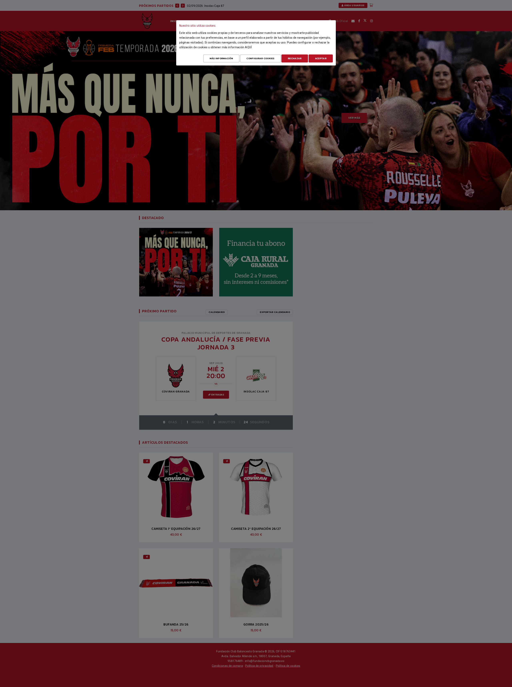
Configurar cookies (260, 58)
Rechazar (294, 58)
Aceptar (320, 58)
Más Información (221, 58)
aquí (248, 47)
